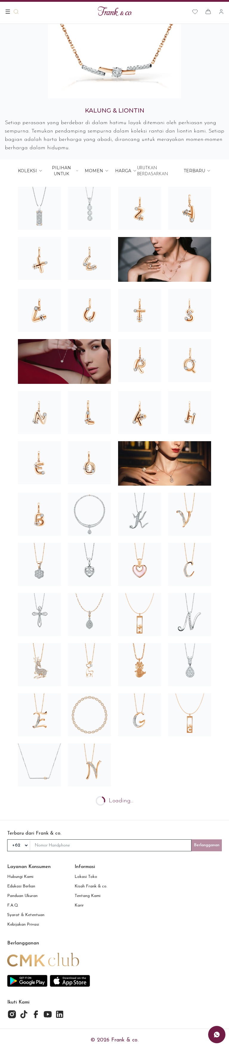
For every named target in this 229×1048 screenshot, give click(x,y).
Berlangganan (206, 845)
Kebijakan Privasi (23, 924)
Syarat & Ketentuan (25, 915)
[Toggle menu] (8, 12)
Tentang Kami (87, 896)
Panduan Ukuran (22, 896)
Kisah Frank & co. (91, 886)
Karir (79, 905)
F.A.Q (12, 905)
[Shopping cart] (208, 12)
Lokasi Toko (86, 877)
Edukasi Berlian (21, 886)
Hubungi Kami (20, 877)
